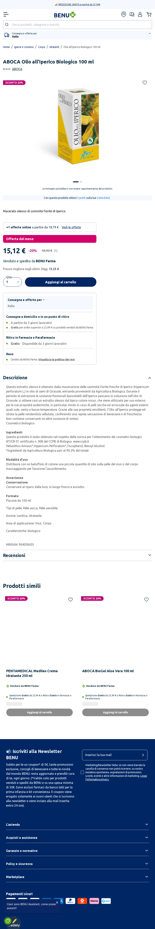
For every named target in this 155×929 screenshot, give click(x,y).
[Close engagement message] (57, 902)
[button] (8, 921)
